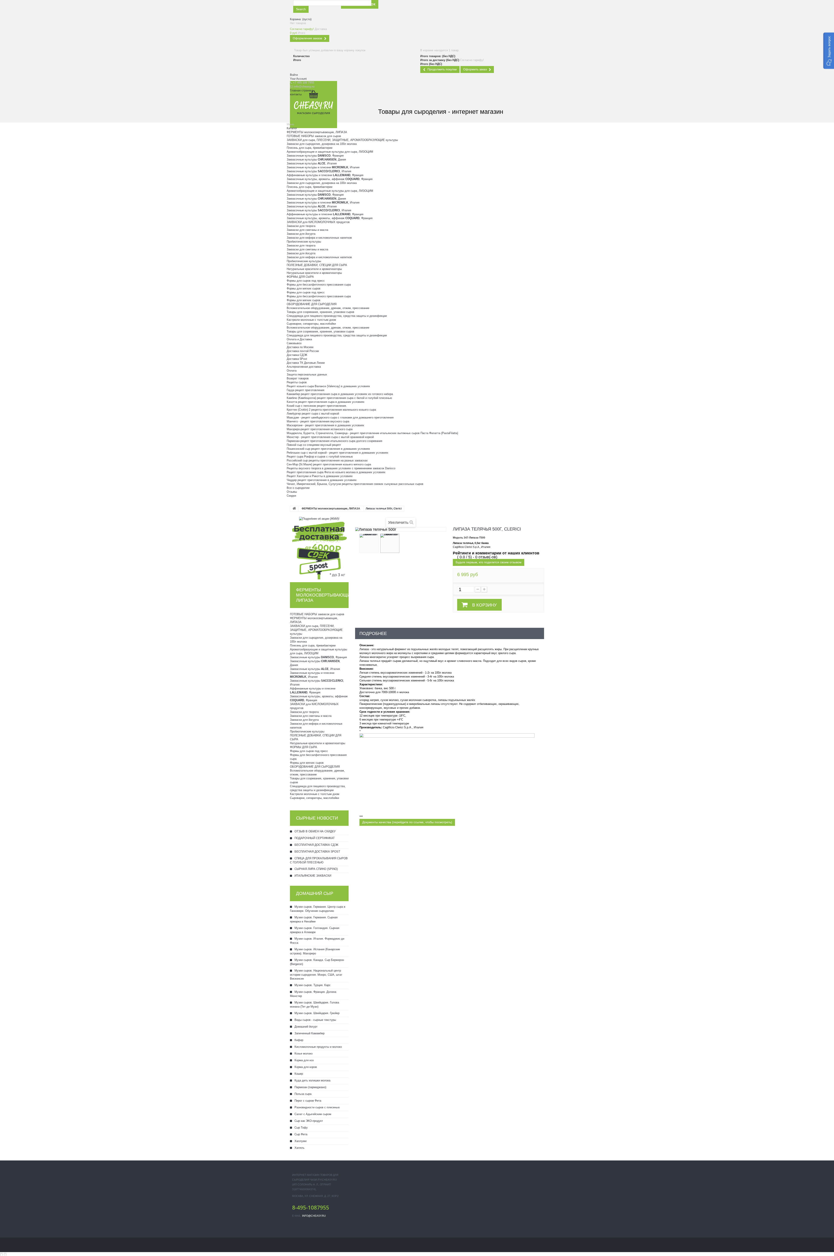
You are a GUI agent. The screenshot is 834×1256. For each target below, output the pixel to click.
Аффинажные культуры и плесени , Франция (325, 175)
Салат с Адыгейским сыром (312, 1114)
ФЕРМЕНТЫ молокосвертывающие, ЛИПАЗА (317, 132)
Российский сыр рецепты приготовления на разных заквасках (327, 460)
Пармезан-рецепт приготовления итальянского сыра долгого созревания (334, 441)
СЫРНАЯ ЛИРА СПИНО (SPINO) (316, 869)
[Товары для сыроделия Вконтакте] (422, 8)
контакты (296, 94)
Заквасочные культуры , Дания (316, 159)
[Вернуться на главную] (294, 508)
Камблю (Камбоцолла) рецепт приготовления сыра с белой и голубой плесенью (339, 398)
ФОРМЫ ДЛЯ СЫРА (300, 276)
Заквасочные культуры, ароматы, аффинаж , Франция (329, 179)
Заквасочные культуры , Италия (312, 163)
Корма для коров (305, 1067)
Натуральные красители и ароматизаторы (314, 269)
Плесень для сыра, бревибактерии (309, 147)
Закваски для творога (301, 226)
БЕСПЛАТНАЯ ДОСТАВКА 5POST (317, 851)
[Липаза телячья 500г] (369, 543)
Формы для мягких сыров (303, 288)
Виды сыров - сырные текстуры (315, 1019)
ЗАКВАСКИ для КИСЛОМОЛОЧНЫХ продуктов (318, 222)
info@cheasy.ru (314, 1215)
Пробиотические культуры (304, 241)
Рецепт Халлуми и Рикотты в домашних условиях (320, 476)
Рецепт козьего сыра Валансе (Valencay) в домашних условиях (328, 386)
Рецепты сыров (297, 382)
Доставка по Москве (300, 347)
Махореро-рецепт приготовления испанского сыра (319, 429)
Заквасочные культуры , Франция (315, 155)
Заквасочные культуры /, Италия (319, 171)
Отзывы (292, 491)
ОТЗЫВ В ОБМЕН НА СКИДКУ (315, 831)
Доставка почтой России (303, 351)
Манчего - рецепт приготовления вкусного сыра (318, 421)
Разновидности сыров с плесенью (317, 1107)
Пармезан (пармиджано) (310, 1087)
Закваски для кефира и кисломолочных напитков (319, 237)
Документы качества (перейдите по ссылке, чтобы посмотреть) (407, 822)
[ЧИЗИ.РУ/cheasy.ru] (313, 104)
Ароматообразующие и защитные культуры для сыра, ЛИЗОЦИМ (330, 151)
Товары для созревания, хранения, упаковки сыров (320, 312)
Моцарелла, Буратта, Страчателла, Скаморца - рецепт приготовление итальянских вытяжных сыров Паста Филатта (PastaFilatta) (372, 433)
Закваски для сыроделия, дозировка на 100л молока (322, 143)
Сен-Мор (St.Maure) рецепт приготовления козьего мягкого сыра (329, 464)
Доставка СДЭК (297, 355)
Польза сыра (302, 1094)
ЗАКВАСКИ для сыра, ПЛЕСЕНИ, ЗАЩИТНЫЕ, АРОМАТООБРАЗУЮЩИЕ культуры (342, 140)
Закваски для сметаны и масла (307, 229)
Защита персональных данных (307, 374)
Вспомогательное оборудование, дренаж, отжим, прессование (328, 308)
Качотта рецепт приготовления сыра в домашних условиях (325, 401)
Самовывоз (294, 343)
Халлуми (300, 1141)
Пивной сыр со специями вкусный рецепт (314, 444)
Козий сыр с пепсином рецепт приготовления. (317, 405)
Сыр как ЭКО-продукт (308, 1120)
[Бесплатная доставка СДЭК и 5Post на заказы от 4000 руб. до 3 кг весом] (319, 549)
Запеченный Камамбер (309, 1033)
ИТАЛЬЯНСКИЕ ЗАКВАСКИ (312, 875)
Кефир (298, 1040)
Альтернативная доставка (304, 366)
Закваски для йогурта (301, 233)
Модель (458, 537)
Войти (294, 74)
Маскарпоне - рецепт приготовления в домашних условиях (325, 425)
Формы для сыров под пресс (306, 280)
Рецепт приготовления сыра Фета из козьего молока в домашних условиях (336, 472)
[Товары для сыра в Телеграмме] (432, 8)
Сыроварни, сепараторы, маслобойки (311, 323)
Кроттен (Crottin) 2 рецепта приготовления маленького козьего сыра (331, 409)
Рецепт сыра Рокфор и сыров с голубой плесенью (320, 456)
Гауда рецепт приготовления (305, 390)
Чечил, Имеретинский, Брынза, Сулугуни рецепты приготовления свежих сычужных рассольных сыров (355, 484)
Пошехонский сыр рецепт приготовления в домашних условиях (328, 448)
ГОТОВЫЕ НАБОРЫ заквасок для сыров (314, 136)
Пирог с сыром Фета (307, 1100)
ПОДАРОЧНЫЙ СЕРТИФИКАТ (314, 838)
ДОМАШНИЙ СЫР (314, 893)
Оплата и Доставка (299, 339)
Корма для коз (304, 1060)
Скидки (291, 495)
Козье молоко (303, 1053)
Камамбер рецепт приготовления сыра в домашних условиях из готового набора (340, 394)
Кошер (298, 1073)
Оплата (291, 370)
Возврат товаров (298, 378)
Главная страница (301, 90)
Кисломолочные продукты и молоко (318, 1046)
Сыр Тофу (301, 1127)
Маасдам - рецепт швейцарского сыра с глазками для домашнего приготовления (340, 417)
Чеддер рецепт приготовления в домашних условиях (322, 480)
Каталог (292, 128)
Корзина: (300, 19)
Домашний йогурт (306, 1026)
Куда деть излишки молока (312, 1080)
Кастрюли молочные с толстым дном (311, 319)
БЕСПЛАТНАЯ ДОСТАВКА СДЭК (316, 844)
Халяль (299, 1147)
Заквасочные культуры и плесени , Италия (323, 167)
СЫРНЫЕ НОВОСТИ (317, 818)
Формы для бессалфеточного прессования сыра (319, 284)
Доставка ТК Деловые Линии (306, 362)
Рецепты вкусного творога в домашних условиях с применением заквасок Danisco (341, 468)
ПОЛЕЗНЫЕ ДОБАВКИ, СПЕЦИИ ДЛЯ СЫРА (317, 265)
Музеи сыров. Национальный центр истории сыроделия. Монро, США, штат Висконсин (316, 974)
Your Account (298, 78)
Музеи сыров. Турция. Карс (312, 985)
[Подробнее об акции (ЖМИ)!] (319, 518)
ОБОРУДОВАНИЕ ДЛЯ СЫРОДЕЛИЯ (311, 304)
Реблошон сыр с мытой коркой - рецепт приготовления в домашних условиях (337, 452)
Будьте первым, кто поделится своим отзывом (488, 562)
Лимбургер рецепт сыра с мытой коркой (313, 413)
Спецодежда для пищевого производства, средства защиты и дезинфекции (337, 315)
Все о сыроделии (298, 487)
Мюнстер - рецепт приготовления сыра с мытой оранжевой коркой (330, 437)
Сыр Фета (300, 1134)
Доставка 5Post (297, 358)
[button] (828, 51)
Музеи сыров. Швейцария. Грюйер (316, 1013)
